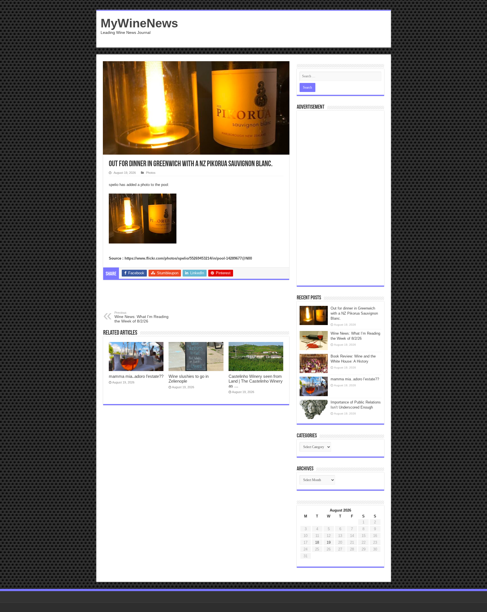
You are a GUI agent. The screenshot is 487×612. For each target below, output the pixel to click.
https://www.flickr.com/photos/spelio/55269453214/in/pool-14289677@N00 (188, 258)
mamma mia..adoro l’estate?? (136, 376)
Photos (151, 172)
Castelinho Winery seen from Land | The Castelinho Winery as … (256, 381)
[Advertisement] (284, 29)
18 (317, 542)
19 (329, 542)
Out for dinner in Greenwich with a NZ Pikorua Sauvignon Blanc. (354, 313)
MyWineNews (139, 23)
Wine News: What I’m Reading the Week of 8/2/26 (141, 317)
